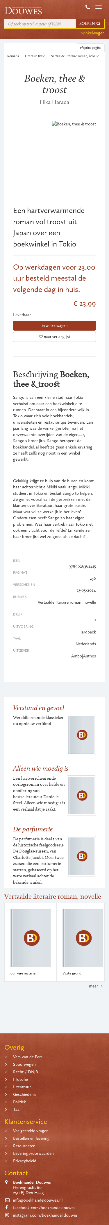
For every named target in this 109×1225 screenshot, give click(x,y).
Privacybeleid (24, 1160)
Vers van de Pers (27, 1056)
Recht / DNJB (25, 1071)
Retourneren (24, 1145)
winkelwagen (93, 33)
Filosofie (20, 1079)
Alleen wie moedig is (40, 768)
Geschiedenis (24, 1094)
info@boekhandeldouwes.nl (37, 1200)
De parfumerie (33, 829)
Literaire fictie (35, 56)
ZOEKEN (87, 23)
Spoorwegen (24, 1064)
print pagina (92, 48)
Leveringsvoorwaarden (33, 1153)
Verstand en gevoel (38, 707)
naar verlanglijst (56, 336)
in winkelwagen (54, 325)
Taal (16, 1109)
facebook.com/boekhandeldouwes (44, 1207)
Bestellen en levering (31, 1138)
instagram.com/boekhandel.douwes (45, 1215)
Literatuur (22, 1086)
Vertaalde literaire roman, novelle (75, 56)
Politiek (19, 1101)
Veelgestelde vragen (31, 1130)
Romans (13, 56)
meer (94, 986)
